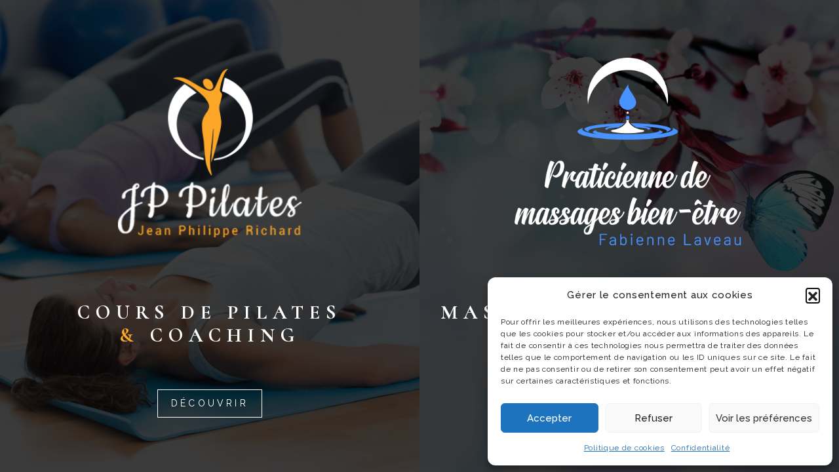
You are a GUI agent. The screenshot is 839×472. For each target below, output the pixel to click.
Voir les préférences (764, 418)
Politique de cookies (624, 447)
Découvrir (209, 403)
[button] (812, 295)
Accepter (549, 418)
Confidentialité (700, 447)
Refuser (653, 418)
